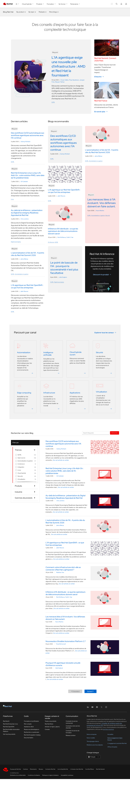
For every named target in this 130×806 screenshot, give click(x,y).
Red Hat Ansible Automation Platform (11, 730)
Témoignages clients (93, 741)
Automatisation (23, 352)
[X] (101, 708)
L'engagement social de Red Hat (117, 743)
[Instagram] (106, 708)
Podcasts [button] (42, 12)
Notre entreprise (92, 734)
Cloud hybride (22, 473)
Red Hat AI (6, 721)
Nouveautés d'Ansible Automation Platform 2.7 (66, 641)
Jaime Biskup (24, 259)
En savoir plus (99, 111)
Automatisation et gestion (21, 274)
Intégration (21, 467)
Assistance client (29, 726)
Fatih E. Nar (70, 237)
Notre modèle (91, 738)
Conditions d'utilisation (34, 775)
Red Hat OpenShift (8, 726)
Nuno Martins (100, 210)
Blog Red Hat (8, 12)
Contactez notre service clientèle (73, 727)
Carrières (25, 769)
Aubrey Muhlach (25, 141)
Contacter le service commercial (72, 722)
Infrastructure (49, 392)
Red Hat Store (49, 724)
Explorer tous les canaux (104, 332)
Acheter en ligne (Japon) (52, 726)
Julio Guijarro (63, 277)
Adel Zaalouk (59, 668)
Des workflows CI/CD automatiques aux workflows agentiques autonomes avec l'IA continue (63, 443)
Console (47, 729)
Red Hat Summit (100, 769)
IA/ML (53, 102)
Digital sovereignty (16, 242)
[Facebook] (97, 708)
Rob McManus (61, 237)
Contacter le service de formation (72, 731)
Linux (12, 199)
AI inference (51, 242)
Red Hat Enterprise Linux (10, 724)
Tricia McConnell (61, 644)
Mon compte (28, 724)
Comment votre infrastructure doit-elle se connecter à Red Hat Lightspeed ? (63, 568)
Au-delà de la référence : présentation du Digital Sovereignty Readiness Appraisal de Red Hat (65, 496)
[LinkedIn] (88, 708)
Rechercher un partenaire (31, 732)
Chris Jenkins (25, 219)
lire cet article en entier (61, 460)
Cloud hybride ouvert (75, 353)
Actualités (110, 734)
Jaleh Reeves (24, 291)
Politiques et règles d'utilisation (50, 775)
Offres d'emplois (112, 747)
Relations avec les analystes (95, 745)
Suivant (89, 691)
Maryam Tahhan (60, 82)
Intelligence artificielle (48, 353)
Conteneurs (21, 464)
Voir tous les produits (9, 734)
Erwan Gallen (65, 80)
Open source (21, 458)
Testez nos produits (50, 721)
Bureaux (41, 769)
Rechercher (115, 433)
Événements (33, 769)
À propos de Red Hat (15, 769)
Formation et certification (31, 721)
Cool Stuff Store (89, 769)
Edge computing (24, 392)
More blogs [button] (53, 12)
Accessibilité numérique (67, 775)
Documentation (28, 738)
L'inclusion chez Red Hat (76, 769)
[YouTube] (92, 708)
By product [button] (20, 12)
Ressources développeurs (31, 729)
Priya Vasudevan (74, 80)
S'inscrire (97, 77)
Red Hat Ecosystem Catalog (32, 735)
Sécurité (107, 215)
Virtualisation (101, 392)
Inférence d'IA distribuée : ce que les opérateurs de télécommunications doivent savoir (65, 593)
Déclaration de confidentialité (18, 775)
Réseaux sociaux (70, 735)
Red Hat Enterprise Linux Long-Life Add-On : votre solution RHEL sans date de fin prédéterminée (65, 471)
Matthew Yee (60, 572)
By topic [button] (31, 12)
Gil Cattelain (24, 181)
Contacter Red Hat (50, 769)
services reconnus (108, 729)
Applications (75, 392)
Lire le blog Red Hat (63, 769)
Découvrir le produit (101, 274)
